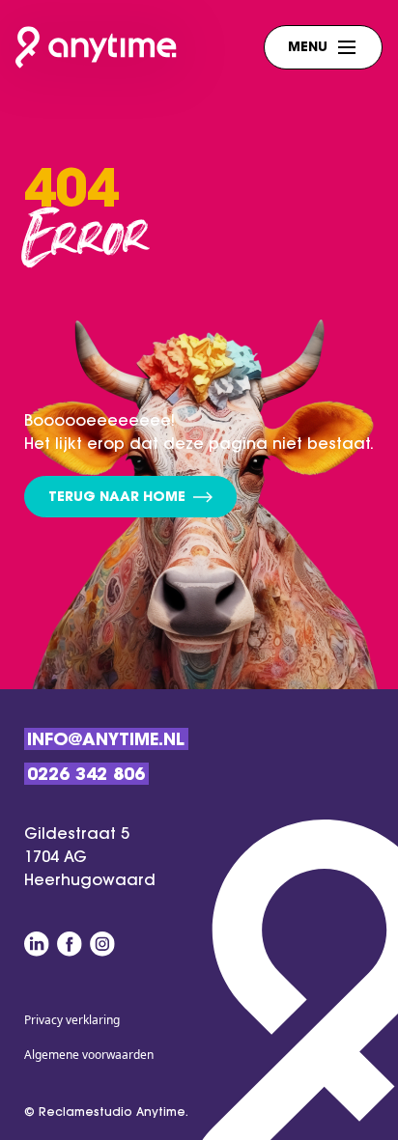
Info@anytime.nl (106, 741)
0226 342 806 (86, 776)
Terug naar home (116, 498)
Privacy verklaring (72, 1020)
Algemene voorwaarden (89, 1054)
